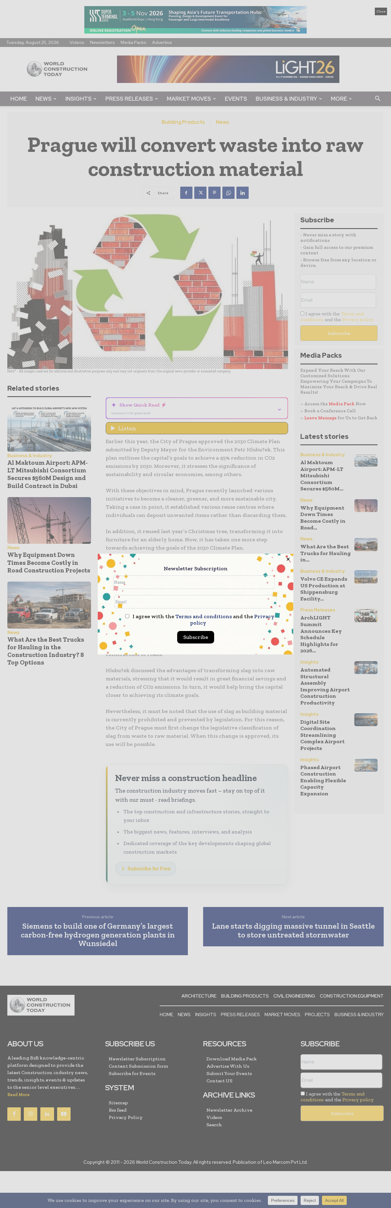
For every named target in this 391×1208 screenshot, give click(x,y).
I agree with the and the (202, 619)
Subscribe (195, 637)
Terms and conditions (203, 616)
